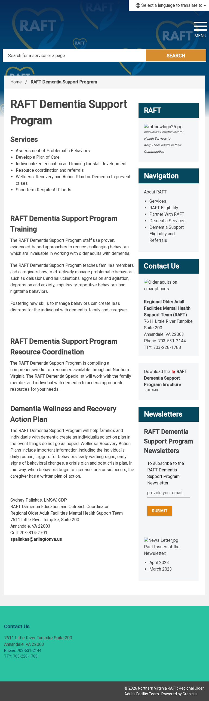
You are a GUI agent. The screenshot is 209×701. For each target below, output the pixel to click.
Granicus (190, 694)
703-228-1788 (167, 347)
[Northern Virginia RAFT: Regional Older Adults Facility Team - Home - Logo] (38, 30)
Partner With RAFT (166, 214)
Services (157, 201)
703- (162, 340)
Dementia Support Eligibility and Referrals (166, 234)
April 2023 (159, 562)
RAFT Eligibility (163, 207)
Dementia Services (167, 220)
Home (16, 82)
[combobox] (169, 5)
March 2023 (160, 569)
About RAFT (155, 192)
